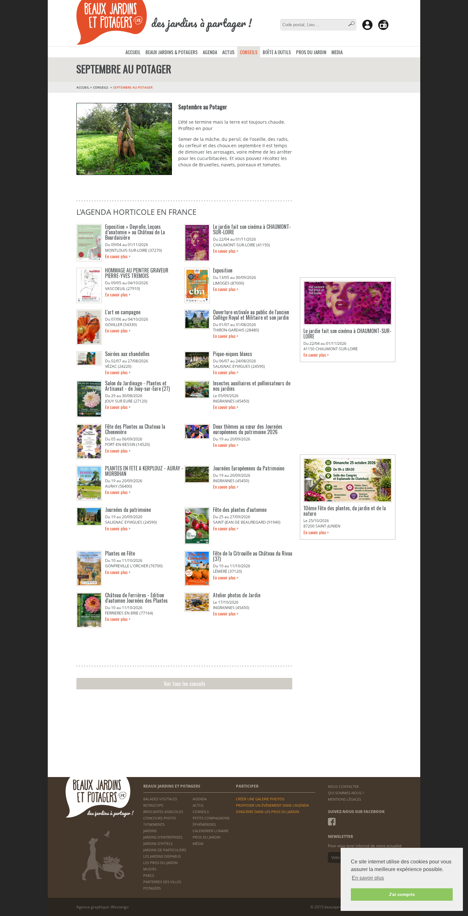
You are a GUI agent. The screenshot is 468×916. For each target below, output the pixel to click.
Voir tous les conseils (184, 683)
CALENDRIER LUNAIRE (211, 830)
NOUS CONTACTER (343, 786)
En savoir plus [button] (368, 878)
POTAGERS (152, 888)
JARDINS (150, 830)
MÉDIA (198, 843)
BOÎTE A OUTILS (277, 51)
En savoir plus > (118, 256)
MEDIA (337, 51)
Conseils (100, 87)
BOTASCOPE (153, 805)
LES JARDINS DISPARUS (162, 856)
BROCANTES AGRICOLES (163, 811)
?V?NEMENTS (154, 824)
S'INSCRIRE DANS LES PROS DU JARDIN (267, 811)
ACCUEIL (132, 51)
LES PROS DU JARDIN (160, 862)
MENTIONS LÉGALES (344, 799)
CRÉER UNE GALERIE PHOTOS (260, 798)
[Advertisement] (347, 137)
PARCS (148, 875)
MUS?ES (149, 869)
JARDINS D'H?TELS (158, 843)
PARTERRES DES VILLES (162, 881)
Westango (120, 907)
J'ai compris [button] (402, 894)
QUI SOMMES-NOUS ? (346, 792)
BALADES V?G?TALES (160, 798)
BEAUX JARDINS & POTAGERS (171, 51)
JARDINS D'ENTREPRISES (162, 837)
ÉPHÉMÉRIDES (204, 824)
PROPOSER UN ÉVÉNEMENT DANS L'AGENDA (272, 805)
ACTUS (228, 51)
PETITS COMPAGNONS (211, 818)
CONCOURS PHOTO (159, 818)
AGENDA (210, 51)
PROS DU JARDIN (311, 51)
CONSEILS (249, 51)
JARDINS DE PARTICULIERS (164, 849)
